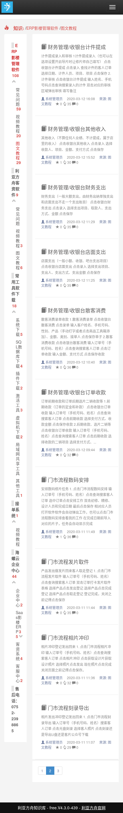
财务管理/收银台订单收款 (76, 392)
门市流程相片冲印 (67, 637)
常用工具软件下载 (15, 287)
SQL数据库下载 (19, 354)
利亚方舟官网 (94, 807)
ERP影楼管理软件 (42, 28)
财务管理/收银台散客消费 (76, 310)
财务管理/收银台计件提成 (76, 47)
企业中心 (18, 598)
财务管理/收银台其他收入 (76, 128)
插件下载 (18, 380)
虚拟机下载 (18, 427)
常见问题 (18, 97)
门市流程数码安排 (67, 479)
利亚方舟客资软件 (15, 182)
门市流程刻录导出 (67, 707)
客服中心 (18, 673)
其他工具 (18, 488)
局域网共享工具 (18, 458)
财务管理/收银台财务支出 (76, 187)
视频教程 (18, 124)
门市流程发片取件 (67, 561)
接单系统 (15, 509)
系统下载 (18, 327)
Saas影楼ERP (19, 622)
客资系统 (18, 651)
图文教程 (69, 28)
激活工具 (18, 403)
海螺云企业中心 (15, 561)
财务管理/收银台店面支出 (76, 251)
